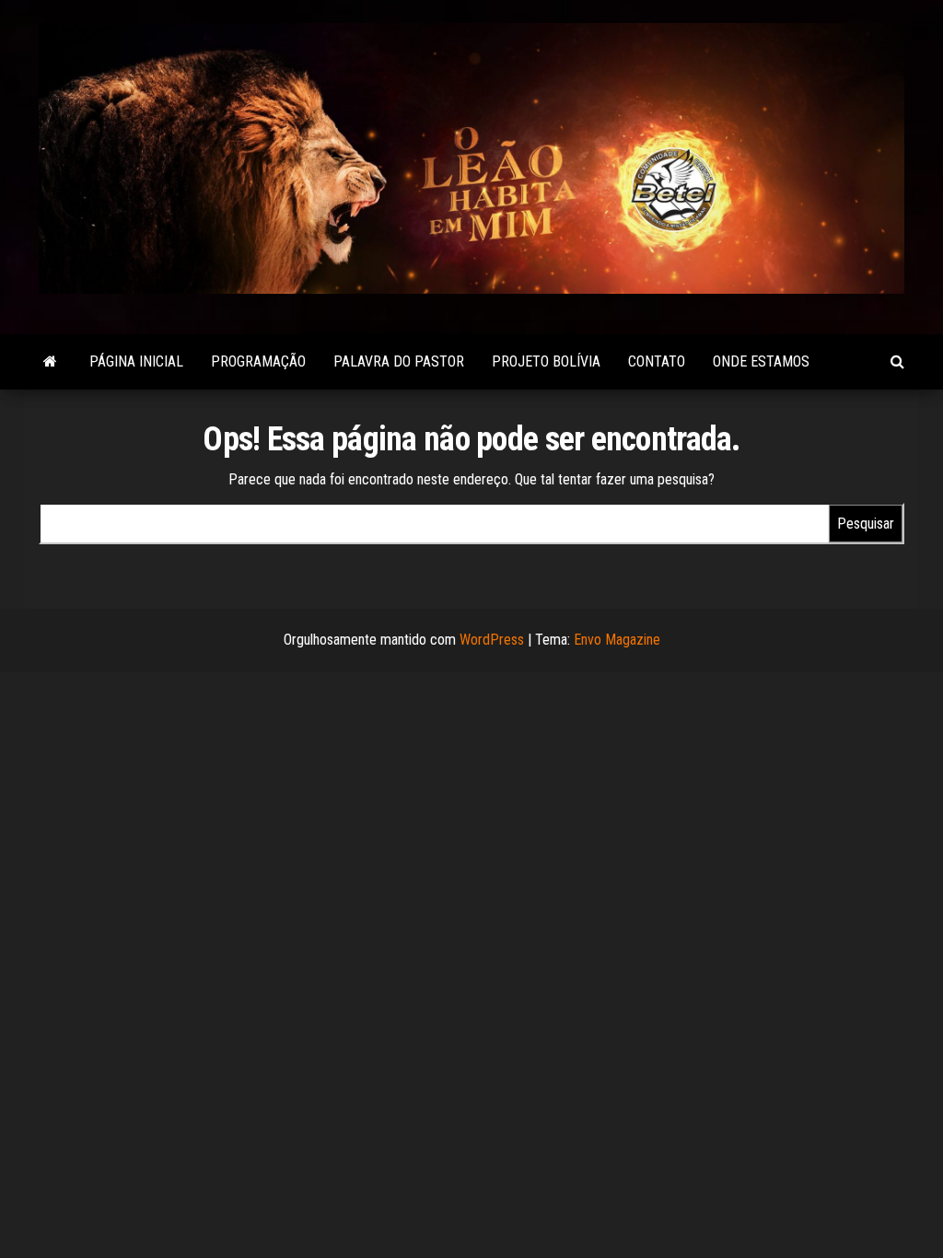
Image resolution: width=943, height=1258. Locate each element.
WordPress (492, 639)
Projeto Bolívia (546, 361)
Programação (258, 361)
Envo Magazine (617, 639)
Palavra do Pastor (398, 361)
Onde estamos (761, 361)
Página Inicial (136, 361)
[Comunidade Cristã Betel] (50, 362)
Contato (656, 361)
